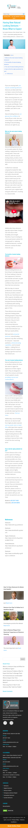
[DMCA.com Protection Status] (8, 811)
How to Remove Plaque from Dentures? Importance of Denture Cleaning (14, 632)
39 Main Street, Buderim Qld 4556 (11, 733)
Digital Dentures (8, 788)
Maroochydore (6, 806)
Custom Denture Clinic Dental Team (13, 32)
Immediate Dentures (9, 795)
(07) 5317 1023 (15, 500)
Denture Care (20, 36)
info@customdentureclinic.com (10, 742)
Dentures (6, 785)
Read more (9, 603)
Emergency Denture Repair (10, 793)
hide (12, 55)
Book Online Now (14, 826)
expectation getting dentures (15, 34)
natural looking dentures (9, 36)
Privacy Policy (15, 819)
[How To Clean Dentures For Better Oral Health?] (14, 598)
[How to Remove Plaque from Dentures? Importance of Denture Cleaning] (14, 644)
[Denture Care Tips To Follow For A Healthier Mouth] (14, 619)
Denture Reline (7, 790)
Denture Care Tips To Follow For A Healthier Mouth (14, 608)
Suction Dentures (8, 797)
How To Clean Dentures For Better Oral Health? (14, 588)
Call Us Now (14, 2)
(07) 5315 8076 (16, 503)
